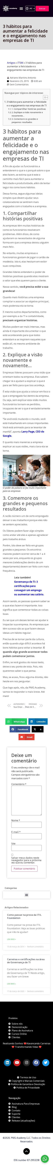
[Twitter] (45, 1062)
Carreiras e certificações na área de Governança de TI (26, 961)
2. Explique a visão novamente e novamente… (27, 114)
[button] (21, 8)
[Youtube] (16, 1062)
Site (13, 843)
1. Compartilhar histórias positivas (29, 108)
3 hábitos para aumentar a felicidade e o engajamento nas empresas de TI (27, 103)
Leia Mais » (11, 939)
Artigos (11, 62)
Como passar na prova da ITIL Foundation (24, 916)
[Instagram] (26, 1062)
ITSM (20, 62)
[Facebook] (36, 1062)
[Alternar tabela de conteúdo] (44, 97)
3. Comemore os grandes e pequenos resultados (25, 120)
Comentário (18, 784)
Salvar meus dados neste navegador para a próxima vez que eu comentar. (26, 860)
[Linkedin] (7, 1062)
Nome (15, 820)
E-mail (15, 832)
